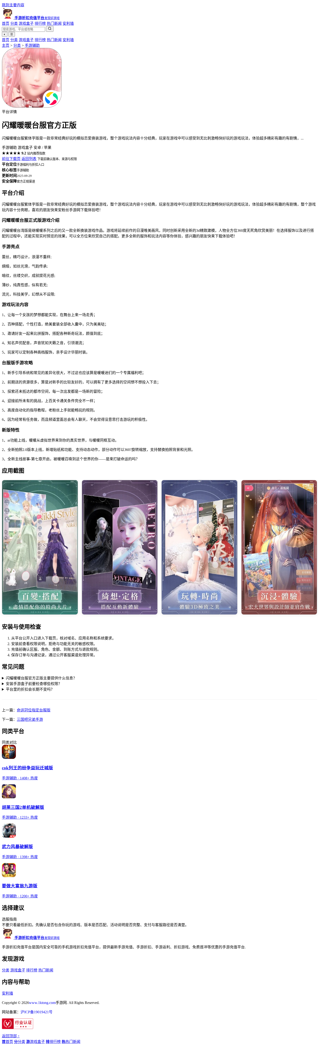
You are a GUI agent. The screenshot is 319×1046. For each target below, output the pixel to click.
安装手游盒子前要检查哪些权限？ (34, 684)
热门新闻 (54, 23)
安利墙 (68, 23)
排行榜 (40, 23)
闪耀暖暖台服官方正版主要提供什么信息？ (41, 678)
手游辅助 (32, 45)
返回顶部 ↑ (11, 1036)
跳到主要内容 (13, 5)
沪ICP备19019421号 (37, 1012)
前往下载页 (11, 159)
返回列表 (28, 159)
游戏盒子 (26, 23)
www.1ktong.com (42, 1003)
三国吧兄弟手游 (30, 719)
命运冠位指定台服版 (33, 710)
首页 (5, 23)
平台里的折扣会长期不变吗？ (30, 689)
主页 (5, 45)
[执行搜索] (49, 29)
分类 (14, 23)
